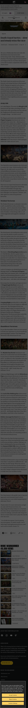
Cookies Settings (13, 703)
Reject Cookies (13, 699)
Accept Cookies (13, 695)
